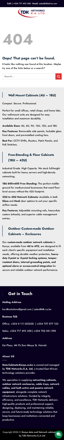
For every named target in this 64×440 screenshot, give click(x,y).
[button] (4, 12)
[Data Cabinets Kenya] (32, 12)
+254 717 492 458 (22, 3)
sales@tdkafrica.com (48, 3)
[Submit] (58, 76)
